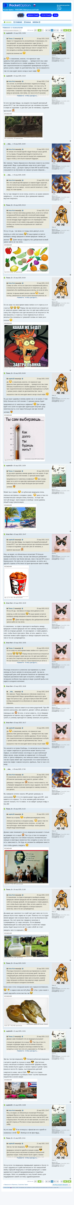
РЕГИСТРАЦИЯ (46, 15)
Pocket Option (7, 1187)
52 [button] (57, 30)
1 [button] (42, 30)
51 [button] (55, 30)
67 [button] (61, 30)
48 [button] (46, 30)
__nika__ (11, 691)
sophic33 (11, 378)
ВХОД (55, 15)
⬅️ (27, 22)
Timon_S (11, 38)
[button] (35, 30)
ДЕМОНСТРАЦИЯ (32, 15)
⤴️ (17, 22)
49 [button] (49, 30)
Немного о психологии (13, 28)
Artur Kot (11, 81)
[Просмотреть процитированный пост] (22, 39)
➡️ (36, 22)
